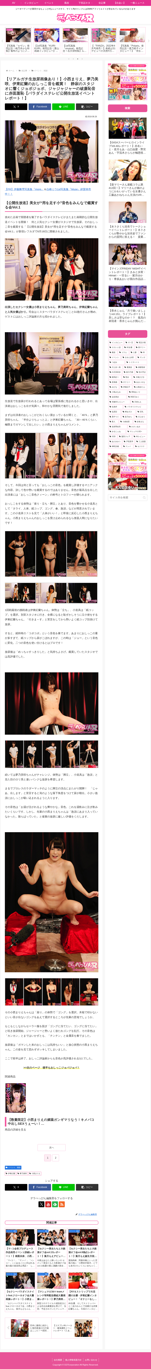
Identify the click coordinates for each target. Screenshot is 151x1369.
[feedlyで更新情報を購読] (55, 1204)
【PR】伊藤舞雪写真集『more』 (24, 189)
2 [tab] (73, 58)
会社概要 (58, 1360)
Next (148, 41)
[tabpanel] (18, 40)
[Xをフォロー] (41, 1204)
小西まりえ (36, 1173)
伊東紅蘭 (11, 1173)
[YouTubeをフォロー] (48, 1204)
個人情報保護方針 (73, 1360)
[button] (87, 106)
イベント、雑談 (14, 1167)
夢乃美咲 (23, 1173)
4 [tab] (82, 58)
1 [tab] (68, 58)
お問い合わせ (91, 1360)
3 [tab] (77, 58)
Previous (2, 41)
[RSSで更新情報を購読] (62, 1204)
